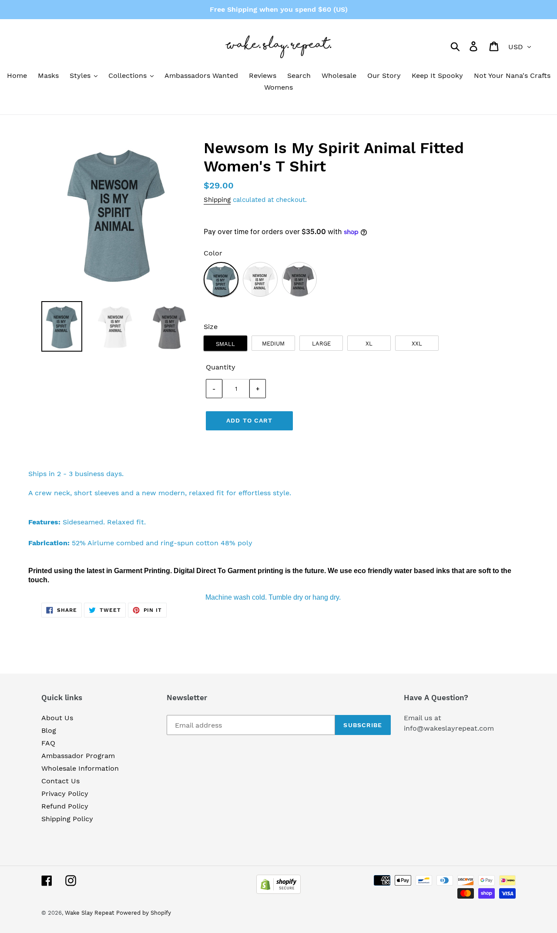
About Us (57, 718)
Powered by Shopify (143, 913)
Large (321, 343)
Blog (48, 730)
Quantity (220, 367)
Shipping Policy (67, 819)
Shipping (217, 200)
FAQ (48, 743)
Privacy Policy (64, 793)
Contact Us (60, 781)
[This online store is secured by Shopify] (278, 891)
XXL (417, 343)
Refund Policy (64, 806)
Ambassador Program (78, 756)
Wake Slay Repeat (89, 913)
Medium (273, 343)
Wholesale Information (80, 768)
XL (369, 343)
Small (225, 344)
